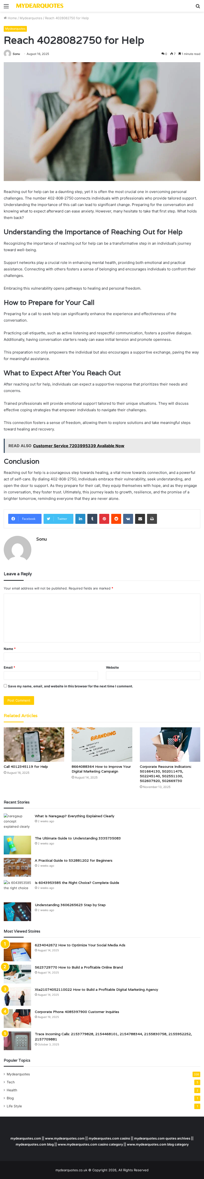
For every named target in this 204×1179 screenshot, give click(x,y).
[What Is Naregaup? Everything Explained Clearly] (17, 822)
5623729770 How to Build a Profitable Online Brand (79, 967)
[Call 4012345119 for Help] (34, 744)
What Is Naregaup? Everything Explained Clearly (74, 816)
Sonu (16, 54)
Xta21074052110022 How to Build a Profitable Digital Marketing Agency (96, 989)
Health (12, 1090)
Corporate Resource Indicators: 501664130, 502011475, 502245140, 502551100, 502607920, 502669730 (166, 773)
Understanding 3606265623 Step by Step (70, 905)
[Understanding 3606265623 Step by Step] (17, 911)
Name (10, 649)
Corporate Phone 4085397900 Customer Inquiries (77, 1011)
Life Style (14, 1106)
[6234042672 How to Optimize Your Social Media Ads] (17, 952)
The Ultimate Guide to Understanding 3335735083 (78, 838)
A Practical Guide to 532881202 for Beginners (73, 860)
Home (12, 18)
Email (9, 667)
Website (112, 667)
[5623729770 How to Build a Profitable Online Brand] (17, 974)
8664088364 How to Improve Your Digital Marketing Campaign (101, 769)
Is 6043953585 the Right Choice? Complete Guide (77, 882)
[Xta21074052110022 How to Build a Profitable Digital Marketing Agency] (17, 996)
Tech (11, 1082)
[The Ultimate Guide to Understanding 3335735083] (17, 845)
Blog (10, 1098)
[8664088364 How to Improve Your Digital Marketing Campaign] (102, 744)
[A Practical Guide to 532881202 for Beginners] (17, 867)
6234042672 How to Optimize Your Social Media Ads (80, 945)
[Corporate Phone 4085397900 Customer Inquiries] (17, 1018)
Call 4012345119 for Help (26, 766)
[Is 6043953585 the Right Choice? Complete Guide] (17, 889)
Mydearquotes (31, 18)
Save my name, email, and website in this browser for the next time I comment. (70, 686)
